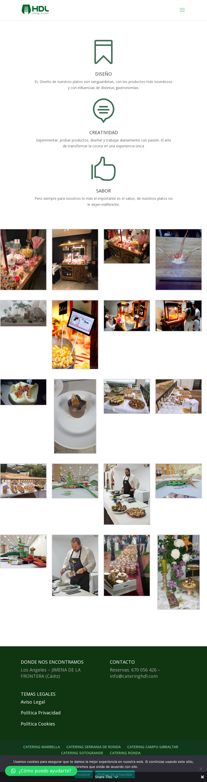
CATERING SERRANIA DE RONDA (93, 746)
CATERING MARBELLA (41, 746)
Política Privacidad (41, 713)
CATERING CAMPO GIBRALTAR (152, 746)
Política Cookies (38, 724)
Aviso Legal (33, 702)
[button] (41, 771)
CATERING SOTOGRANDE (82, 752)
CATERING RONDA (125, 752)
